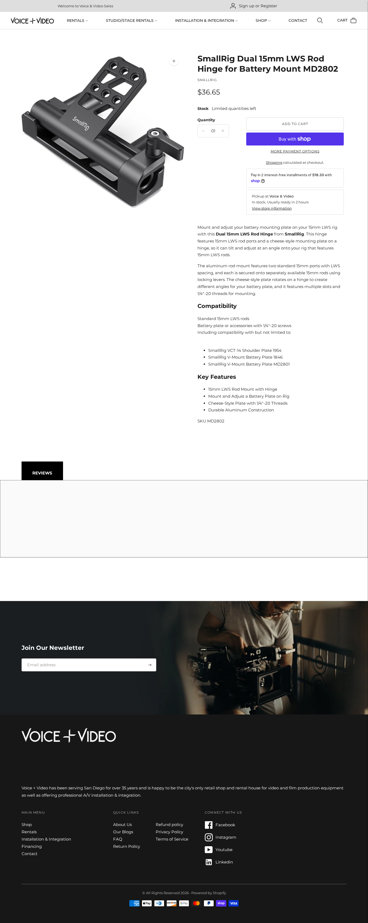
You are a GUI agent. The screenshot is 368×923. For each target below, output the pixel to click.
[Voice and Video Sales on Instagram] (209, 839)
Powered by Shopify (208, 893)
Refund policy (169, 824)
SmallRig (207, 80)
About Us (122, 824)
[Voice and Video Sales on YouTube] (209, 852)
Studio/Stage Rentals (130, 20)
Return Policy (126, 846)
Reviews (42, 473)
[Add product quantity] (203, 131)
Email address (39, 658)
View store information (272, 208)
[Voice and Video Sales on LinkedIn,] (209, 864)
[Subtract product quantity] (223, 131)
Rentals (75, 20)
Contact (298, 20)
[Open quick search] (320, 20)
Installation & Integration (204, 20)
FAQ (117, 839)
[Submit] (150, 665)
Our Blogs (123, 831)
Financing (32, 846)
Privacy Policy (169, 831)
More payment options (295, 151)
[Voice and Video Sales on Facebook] (209, 827)
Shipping (274, 162)
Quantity (206, 119)
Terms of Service (172, 839)
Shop (261, 20)
